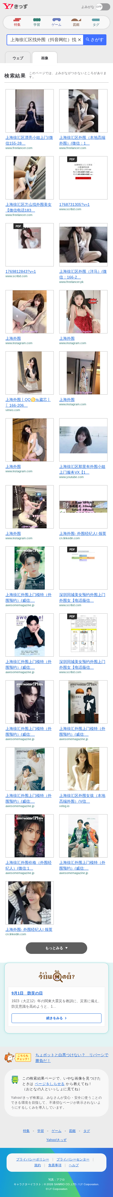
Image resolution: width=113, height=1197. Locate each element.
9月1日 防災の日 (27, 993)
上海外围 (13, 338)
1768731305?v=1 (74, 204)
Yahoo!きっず (56, 1140)
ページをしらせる (50, 1084)
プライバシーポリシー (32, 1159)
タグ (86, 1131)
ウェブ (18, 58)
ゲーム (56, 1131)
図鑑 (72, 1131)
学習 (40, 1131)
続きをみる (54, 1018)
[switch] (83, 5)
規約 (37, 1165)
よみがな (87, 7)
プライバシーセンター (72, 1159)
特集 (26, 1131)
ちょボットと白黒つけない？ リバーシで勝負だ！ (71, 1058)
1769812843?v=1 (20, 271)
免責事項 (54, 1165)
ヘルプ (74, 1165)
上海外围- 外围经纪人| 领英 (82, 533)
